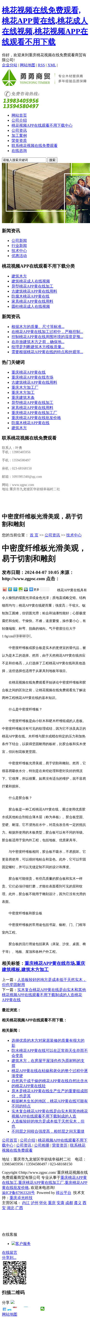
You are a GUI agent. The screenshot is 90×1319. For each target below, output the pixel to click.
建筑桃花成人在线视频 (31, 281)
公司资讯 (19, 130)
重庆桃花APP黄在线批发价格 (36, 418)
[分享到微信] (43, 1309)
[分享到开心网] (26, 1309)
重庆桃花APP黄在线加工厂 (34, 413)
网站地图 (27, 65)
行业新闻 (19, 246)
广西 (19, 1208)
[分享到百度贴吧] (32, 1309)
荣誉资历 (59, 1145)
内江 (26, 1203)
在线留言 (9, 1252)
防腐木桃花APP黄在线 (30, 296)
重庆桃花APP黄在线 (29, 372)
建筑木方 (19, 276)
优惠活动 (19, 256)
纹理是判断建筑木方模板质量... (38, 347)
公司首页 (9, 1140)
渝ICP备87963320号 (18, 1193)
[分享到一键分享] (9, 1309)
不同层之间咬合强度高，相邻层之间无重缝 (48, 1131)
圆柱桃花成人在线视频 (31, 306)
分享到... (9, 1258)
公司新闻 (19, 241)
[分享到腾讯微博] (15, 589)
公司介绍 (19, 120)
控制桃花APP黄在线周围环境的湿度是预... (47, 337)
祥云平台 (63, 1193)
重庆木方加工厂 (25, 387)
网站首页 (19, 115)
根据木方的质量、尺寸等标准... (38, 327)
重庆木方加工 (23, 392)
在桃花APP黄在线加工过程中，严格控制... (47, 332)
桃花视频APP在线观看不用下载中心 (42, 125)
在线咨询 (19, 151)
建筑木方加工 (35, 969)
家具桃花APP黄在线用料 (32, 301)
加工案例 (19, 135)
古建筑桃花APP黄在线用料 (34, 291)
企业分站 (9, 65)
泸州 (34, 1203)
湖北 (10, 1208)
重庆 (52, 1203)
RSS (41, 65)
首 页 (34, 535)
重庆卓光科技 (21, 1198)
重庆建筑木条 (23, 398)
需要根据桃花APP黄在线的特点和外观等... (47, 352)
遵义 (78, 1203)
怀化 (43, 1203)
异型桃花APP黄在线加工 (32, 286)
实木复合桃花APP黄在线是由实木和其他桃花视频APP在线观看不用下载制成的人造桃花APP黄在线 (44, 995)
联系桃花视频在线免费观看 (35, 146)
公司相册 (41, 1145)
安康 (60, 1203)
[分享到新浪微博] (4, 589)
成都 (69, 1203)
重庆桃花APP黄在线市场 (32, 377)
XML (52, 65)
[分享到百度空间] (20, 589)
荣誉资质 (19, 140)
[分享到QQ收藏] (25, 589)
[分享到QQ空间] (9, 589)
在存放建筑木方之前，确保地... (38, 342)
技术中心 (19, 251)
